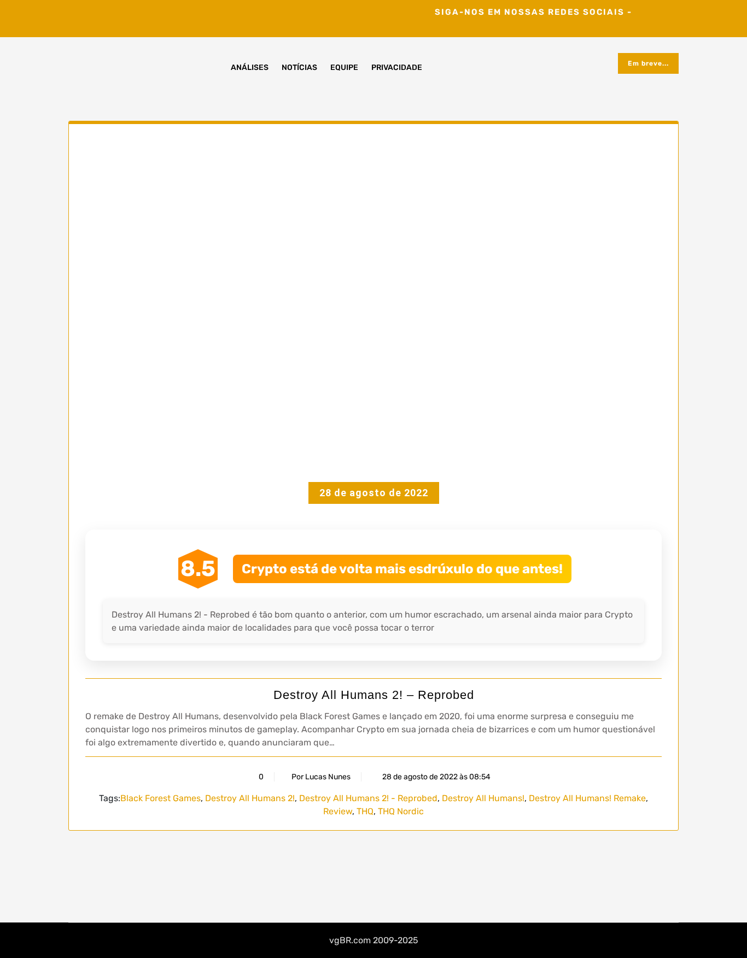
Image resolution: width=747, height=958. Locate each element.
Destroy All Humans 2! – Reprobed (373, 695)
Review (337, 811)
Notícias (299, 67)
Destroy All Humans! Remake (587, 798)
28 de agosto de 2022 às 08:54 (436, 776)
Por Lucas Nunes (321, 776)
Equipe (344, 67)
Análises (250, 67)
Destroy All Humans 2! (250, 798)
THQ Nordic (401, 811)
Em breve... (648, 63)
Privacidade (396, 67)
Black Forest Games (160, 798)
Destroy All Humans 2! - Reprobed (368, 798)
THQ (365, 811)
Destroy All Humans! (483, 798)
